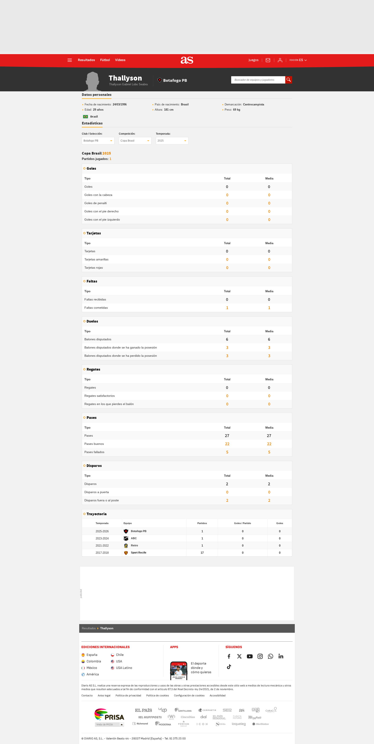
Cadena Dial (203, 717)
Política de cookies (157, 695)
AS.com (241, 710)
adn (256, 710)
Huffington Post (149, 717)
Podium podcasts (163, 724)
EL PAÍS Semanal (218, 717)
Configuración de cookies (189, 695)
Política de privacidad (128, 695)
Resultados (86, 60)
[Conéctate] (280, 60)
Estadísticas (92, 123)
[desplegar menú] (70, 60)
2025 (161, 140)
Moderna (140, 723)
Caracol (271, 710)
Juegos (253, 60)
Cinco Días (186, 717)
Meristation (239, 724)
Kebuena (252, 717)
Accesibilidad (218, 695)
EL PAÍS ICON (183, 724)
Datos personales (96, 95)
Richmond (269, 717)
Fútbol (105, 60)
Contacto (87, 695)
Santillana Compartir (207, 710)
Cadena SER (227, 710)
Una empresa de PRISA (109, 714)
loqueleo (220, 724)
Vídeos (120, 60)
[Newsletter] (268, 60)
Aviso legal (104, 695)
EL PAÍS (143, 710)
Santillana (183, 710)
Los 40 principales (162, 710)
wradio (172, 717)
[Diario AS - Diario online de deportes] (187, 60)
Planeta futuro (233, 717)
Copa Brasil (127, 140)
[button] (109, 725)
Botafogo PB (91, 140)
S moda (202, 724)
